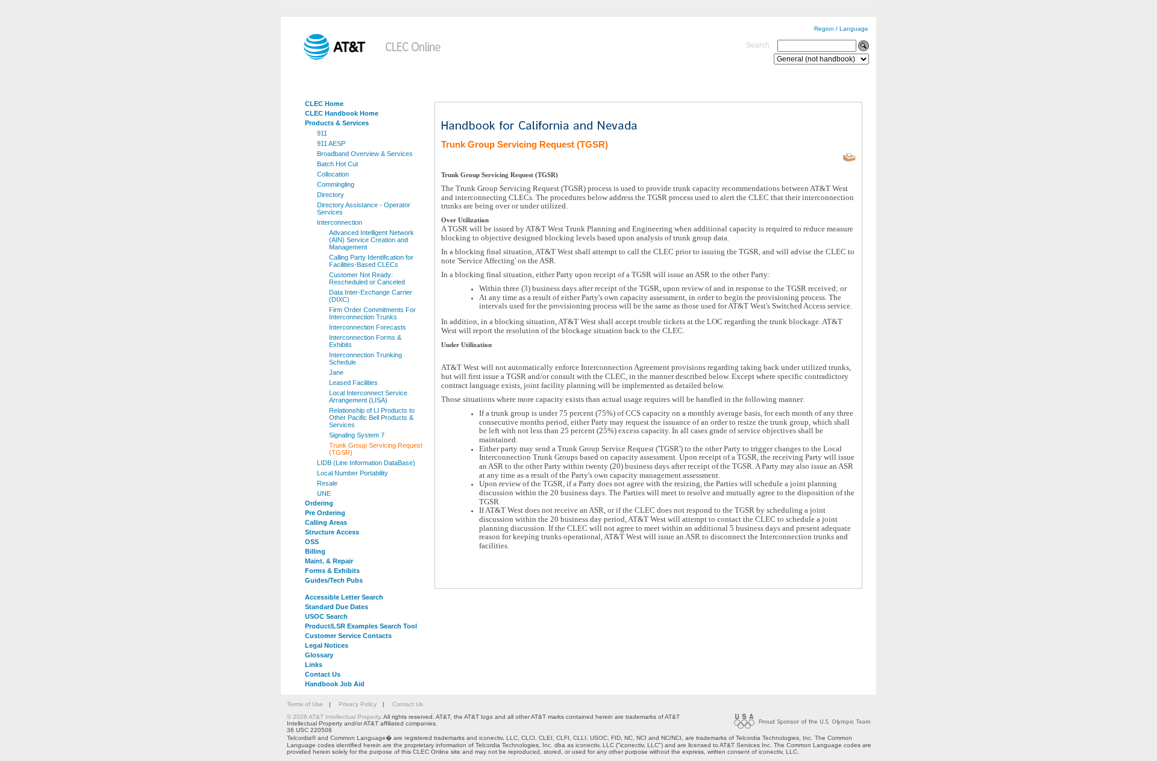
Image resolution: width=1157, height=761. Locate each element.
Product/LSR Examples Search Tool (361, 626)
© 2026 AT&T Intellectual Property (333, 716)
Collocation (333, 174)
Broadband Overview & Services (365, 153)
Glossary (319, 655)
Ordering (319, 503)
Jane (336, 372)
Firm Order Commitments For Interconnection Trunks (372, 313)
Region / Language (841, 28)
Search (758, 45)
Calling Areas (326, 522)
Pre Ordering (325, 512)
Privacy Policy (358, 704)
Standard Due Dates (336, 606)
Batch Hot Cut (337, 164)
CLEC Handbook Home (341, 113)
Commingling (335, 184)
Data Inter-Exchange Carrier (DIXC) (370, 296)
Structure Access (332, 532)
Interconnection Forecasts (367, 327)
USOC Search (326, 616)
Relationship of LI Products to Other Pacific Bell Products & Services (372, 417)
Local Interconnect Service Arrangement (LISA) (368, 396)
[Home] (326, 57)
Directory (330, 194)
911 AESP (331, 143)
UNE (324, 493)
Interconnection (339, 222)
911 (322, 133)
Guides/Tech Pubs (334, 580)
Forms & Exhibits (332, 570)
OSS (312, 541)
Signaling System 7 (356, 435)
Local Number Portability (352, 473)
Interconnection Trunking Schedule (365, 358)
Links (313, 664)
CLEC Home (324, 103)
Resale (327, 483)
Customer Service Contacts (348, 635)
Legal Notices (326, 645)
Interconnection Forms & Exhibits (365, 341)
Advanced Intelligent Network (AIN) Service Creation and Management (371, 240)
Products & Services (337, 123)
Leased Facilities (353, 382)
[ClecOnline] (413, 57)
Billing (315, 551)
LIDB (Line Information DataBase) (366, 462)
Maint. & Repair (329, 561)
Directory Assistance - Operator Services (363, 208)
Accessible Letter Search (344, 597)
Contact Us (322, 674)
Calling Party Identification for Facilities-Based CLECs (371, 261)
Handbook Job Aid (335, 683)
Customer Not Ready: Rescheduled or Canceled (367, 278)
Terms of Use (305, 704)
